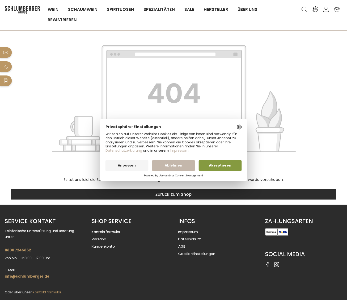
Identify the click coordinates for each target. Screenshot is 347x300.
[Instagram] (276, 264)
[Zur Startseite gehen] (22, 10)
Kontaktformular (47, 292)
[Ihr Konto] (326, 9)
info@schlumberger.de (27, 276)
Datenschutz (189, 239)
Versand (99, 239)
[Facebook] (267, 264)
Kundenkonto (103, 246)
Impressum (188, 231)
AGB (182, 246)
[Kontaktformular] (6, 80)
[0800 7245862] (6, 66)
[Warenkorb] (336, 9)
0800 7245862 (18, 250)
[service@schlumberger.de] (6, 52)
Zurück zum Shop (173, 194)
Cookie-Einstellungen (196, 253)
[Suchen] (304, 9)
